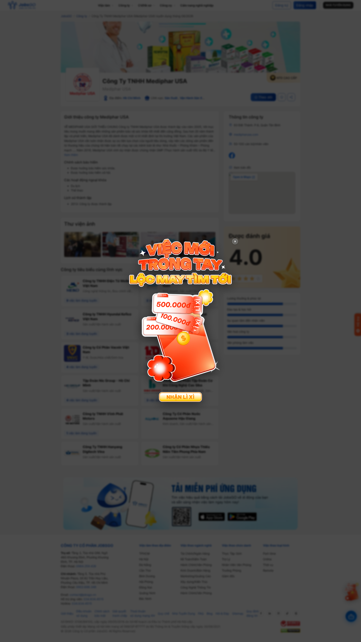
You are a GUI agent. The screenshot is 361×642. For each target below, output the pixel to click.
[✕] (180, 320)
